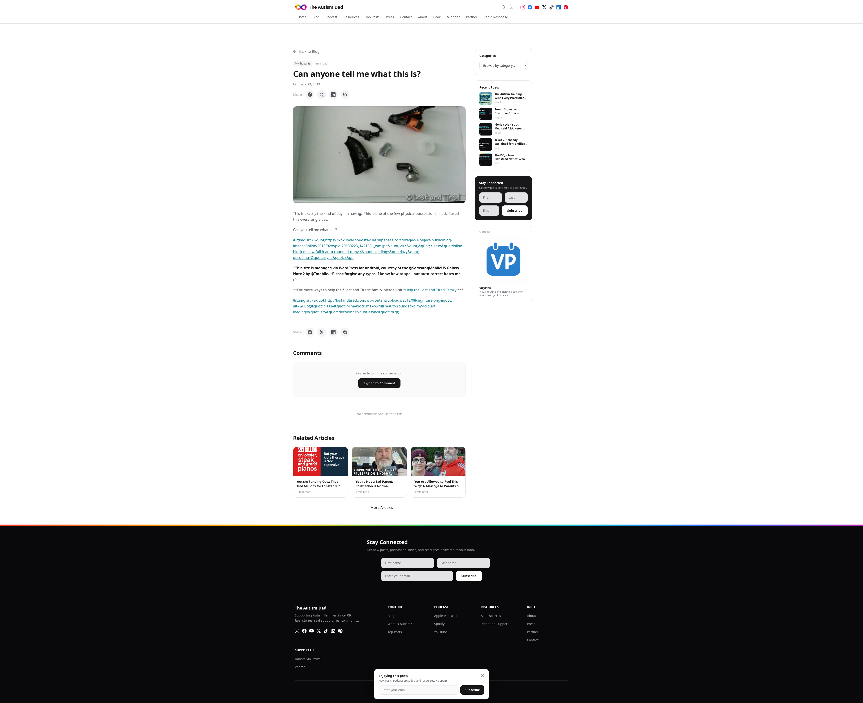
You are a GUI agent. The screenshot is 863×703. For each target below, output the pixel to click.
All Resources (491, 616)
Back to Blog (309, 51)
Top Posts (372, 17)
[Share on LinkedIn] (333, 94)
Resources (351, 17)
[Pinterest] (566, 7)
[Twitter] (544, 7)
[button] (379, 154)
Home (302, 17)
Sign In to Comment (379, 383)
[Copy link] (344, 94)
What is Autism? (400, 624)
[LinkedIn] (558, 7)
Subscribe (514, 210)
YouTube (440, 632)
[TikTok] (551, 7)
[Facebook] (530, 7)
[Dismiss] (482, 675)
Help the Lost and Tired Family (430, 289)
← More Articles (379, 507)
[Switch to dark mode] (511, 7)
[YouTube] (537, 7)
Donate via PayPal (308, 659)
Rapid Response (496, 17)
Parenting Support (495, 624)
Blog (316, 17)
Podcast (331, 17)
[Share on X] (321, 94)
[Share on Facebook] (309, 94)
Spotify (439, 624)
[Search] (503, 7)
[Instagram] (522, 7)
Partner (471, 17)
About (422, 17)
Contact (406, 17)
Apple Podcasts (445, 616)
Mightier (453, 17)
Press (390, 17)
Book (436, 17)
